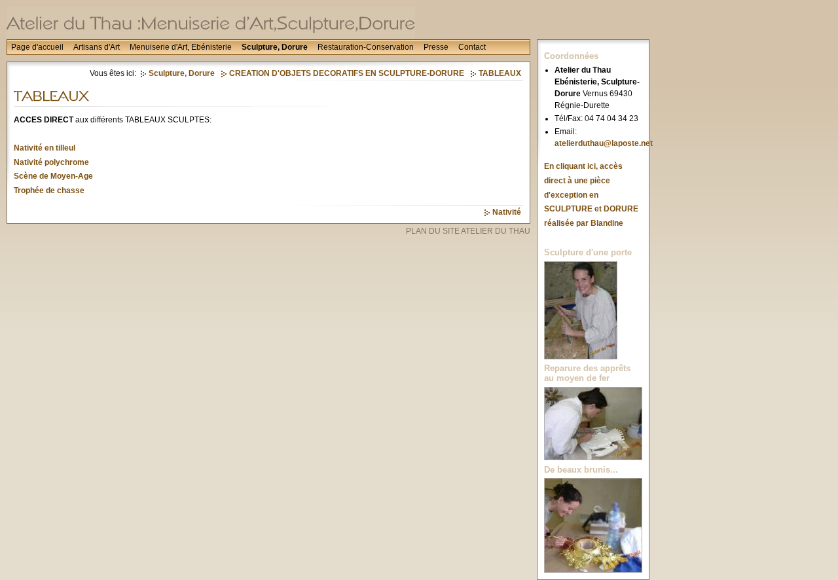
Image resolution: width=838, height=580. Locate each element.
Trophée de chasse (49, 190)
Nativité (506, 212)
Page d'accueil (37, 47)
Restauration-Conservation (366, 47)
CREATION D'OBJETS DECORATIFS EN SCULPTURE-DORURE (346, 73)
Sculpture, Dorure (275, 47)
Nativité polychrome (51, 162)
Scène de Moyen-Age (53, 176)
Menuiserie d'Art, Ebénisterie (181, 47)
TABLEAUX (500, 73)
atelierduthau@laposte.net (604, 143)
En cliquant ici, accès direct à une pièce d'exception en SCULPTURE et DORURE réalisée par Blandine (591, 194)
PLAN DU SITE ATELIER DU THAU (468, 231)
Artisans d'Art (96, 47)
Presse (436, 47)
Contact (472, 47)
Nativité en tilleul (44, 148)
